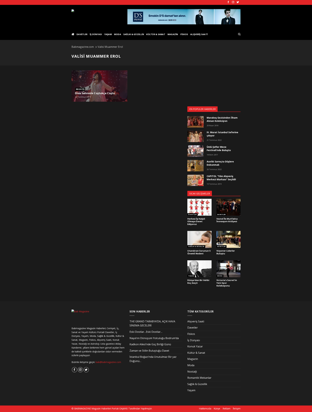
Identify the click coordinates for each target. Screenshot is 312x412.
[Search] (239, 34)
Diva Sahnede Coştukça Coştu (95, 93)
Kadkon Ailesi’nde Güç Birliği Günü (150, 344)
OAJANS (123, 408)
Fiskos (184, 34)
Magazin (173, 34)
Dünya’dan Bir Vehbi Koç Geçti (198, 281)
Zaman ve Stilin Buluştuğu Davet (149, 350)
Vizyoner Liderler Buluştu (225, 252)
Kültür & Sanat (155, 34)
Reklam (226, 408)
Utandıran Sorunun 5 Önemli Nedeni (198, 252)
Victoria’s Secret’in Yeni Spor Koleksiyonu (226, 283)
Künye (217, 408)
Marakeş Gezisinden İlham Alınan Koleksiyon (222, 119)
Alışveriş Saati (199, 34)
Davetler (82, 34)
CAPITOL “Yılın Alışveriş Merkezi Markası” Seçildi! (221, 178)
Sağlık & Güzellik (133, 34)
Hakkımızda (205, 408)
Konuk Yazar (195, 346)
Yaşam (108, 34)
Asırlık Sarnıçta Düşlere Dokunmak (220, 163)
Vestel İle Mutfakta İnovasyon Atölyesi (227, 220)
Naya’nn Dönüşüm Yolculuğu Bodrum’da (154, 338)
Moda (117, 34)
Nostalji (192, 371)
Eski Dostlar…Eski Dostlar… (146, 332)
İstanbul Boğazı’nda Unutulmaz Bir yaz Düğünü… (153, 359)
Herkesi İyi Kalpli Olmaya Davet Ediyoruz (196, 221)
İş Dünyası (96, 34)
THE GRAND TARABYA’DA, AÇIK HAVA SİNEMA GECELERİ (152, 323)
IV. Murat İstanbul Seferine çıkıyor (222, 134)
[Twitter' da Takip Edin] (238, 2)
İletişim (236, 408)
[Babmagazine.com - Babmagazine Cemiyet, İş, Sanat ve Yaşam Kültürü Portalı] (97, 16)
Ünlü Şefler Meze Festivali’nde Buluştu (219, 148)
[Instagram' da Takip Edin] (233, 2)
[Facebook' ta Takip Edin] (228, 2)
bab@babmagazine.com (108, 362)
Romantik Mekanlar (199, 378)
